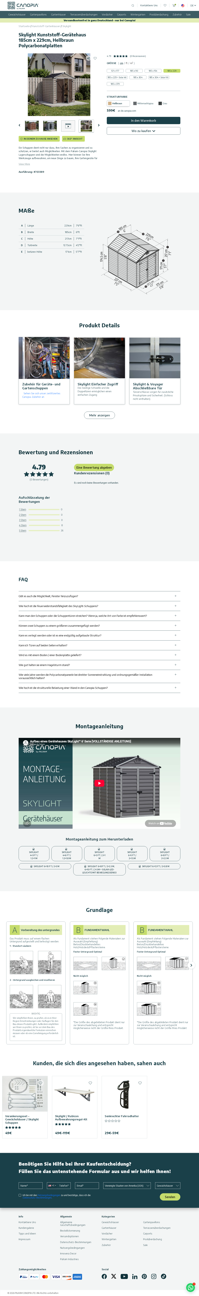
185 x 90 (134, 71)
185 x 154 (153, 71)
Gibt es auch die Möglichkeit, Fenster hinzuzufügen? (48, 596)
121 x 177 (115, 71)
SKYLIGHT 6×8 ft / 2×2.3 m (165, 855)
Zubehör (177, 14)
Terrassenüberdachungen (84, 14)
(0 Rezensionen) (138, 56)
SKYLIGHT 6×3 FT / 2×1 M (99, 855)
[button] (21, 125)
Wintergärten (138, 14)
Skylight (66, 26)
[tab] (121, 63)
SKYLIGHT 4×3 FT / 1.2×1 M (34, 855)
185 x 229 (172, 71)
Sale (188, 14)
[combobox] (52, 1185)
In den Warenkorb (143, 120)
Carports (121, 14)
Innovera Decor (68, 1253)
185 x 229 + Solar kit (117, 77)
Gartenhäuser (58, 14)
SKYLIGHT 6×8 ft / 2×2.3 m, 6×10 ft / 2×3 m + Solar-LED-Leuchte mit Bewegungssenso (99, 869)
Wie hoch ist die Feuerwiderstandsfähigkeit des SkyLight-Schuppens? (58, 606)
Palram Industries (69, 1259)
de (192, 5)
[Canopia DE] (23, 5)
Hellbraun (117, 103)
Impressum (24, 1239)
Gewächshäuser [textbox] (165, 1185)
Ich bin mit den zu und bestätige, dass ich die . (57, 1196)
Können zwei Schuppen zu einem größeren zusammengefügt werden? (59, 625)
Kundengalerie (26, 1227)
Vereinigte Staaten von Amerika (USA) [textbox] (124, 1185)
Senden (170, 1197)
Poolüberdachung (159, 14)
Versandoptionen (69, 1236)
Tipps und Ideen (27, 1233)
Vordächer (107, 14)
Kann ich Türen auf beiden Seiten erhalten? (43, 645)
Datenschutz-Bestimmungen (37, 1197)
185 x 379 (115, 84)
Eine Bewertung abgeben (94, 467)
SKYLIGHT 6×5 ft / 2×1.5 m (132, 855)
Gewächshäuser (16, 14)
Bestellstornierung (70, 1230)
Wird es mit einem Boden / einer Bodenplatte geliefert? (50, 655)
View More (24, 164)
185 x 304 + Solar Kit (159, 77)
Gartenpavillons (38, 14)
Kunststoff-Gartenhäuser (46, 26)
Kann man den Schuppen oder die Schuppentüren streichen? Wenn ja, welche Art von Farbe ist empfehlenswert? (83, 615)
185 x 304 (137, 77)
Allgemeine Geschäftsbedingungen (73, 1223)
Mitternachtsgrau (145, 103)
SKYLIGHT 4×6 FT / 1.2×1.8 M (67, 855)
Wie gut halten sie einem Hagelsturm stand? (44, 665)
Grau (165, 103)
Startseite (24, 26)
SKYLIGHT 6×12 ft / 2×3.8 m (155, 866)
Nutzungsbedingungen (49, 1195)
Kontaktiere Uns (149, 5)
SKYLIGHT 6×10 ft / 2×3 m (46, 866)
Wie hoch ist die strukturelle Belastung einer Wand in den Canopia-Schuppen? (63, 687)
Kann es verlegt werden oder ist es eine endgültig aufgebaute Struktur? (60, 635)
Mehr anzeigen (99, 415)
